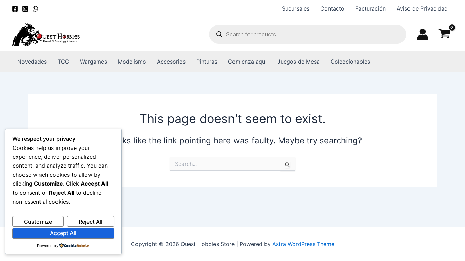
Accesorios (171, 61)
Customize (38, 221)
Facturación (370, 8)
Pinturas (206, 61)
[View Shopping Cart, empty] (444, 34)
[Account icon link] (423, 34)
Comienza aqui (247, 61)
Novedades (32, 61)
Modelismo (132, 61)
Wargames (93, 61)
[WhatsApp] (35, 9)
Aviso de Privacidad (422, 8)
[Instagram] (25, 9)
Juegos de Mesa (298, 61)
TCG (63, 61)
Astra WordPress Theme (303, 244)
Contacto (332, 8)
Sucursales (295, 8)
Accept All (63, 233)
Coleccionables (350, 61)
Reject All (90, 221)
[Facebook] (15, 9)
